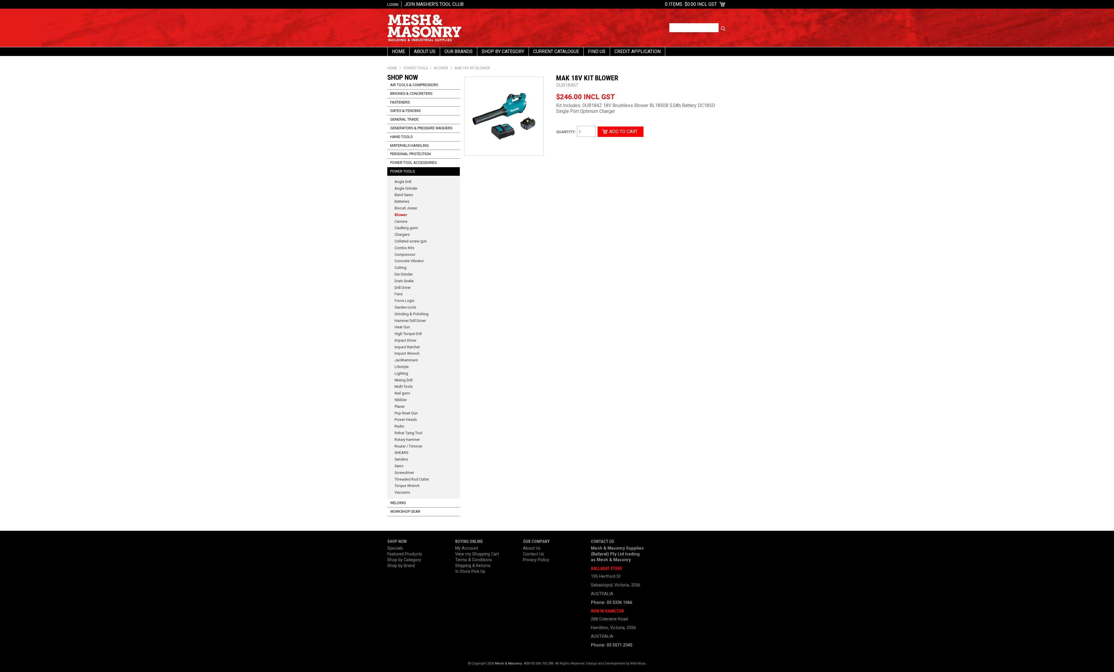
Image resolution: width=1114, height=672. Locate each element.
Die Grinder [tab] (404, 274)
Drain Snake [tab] (404, 281)
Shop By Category (503, 51)
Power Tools (416, 68)
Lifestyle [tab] (402, 367)
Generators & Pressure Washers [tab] (421, 128)
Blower (441, 68)
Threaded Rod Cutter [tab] (412, 479)
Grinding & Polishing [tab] (411, 314)
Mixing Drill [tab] (404, 380)
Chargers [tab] (402, 234)
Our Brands (458, 51)
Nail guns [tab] (402, 393)
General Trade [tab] (404, 119)
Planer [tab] (400, 406)
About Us (424, 51)
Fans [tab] (399, 294)
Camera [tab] (401, 221)
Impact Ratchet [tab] (407, 347)
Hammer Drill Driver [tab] (410, 320)
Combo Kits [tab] (404, 248)
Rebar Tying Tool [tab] (408, 433)
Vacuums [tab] (402, 492)
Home (398, 51)
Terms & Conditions (473, 559)
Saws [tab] (399, 466)
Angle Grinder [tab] (406, 188)
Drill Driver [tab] (403, 287)
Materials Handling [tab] (409, 145)
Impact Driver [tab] (405, 340)
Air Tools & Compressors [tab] (414, 85)
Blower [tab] (401, 215)
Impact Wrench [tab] (407, 353)
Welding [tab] (398, 503)
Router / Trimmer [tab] (408, 446)
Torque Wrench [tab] (407, 485)
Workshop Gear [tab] (405, 511)
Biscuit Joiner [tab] (406, 208)
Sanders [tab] (401, 459)
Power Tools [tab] (402, 171)
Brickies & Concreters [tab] (411, 93)
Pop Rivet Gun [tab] (406, 413)
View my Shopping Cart (477, 554)
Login (392, 4)
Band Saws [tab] (404, 195)
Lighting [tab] (401, 373)
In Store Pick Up (470, 571)
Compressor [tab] (405, 254)
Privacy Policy (536, 559)
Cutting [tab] (400, 267)
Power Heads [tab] (406, 419)
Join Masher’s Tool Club (434, 4)
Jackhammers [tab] (406, 360)
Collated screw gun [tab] (411, 241)
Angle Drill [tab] (403, 182)
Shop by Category (404, 559)
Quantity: (566, 132)
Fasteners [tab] (400, 102)
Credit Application (637, 51)
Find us (596, 51)
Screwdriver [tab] (404, 472)
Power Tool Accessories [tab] (413, 162)
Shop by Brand (401, 565)
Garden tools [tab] (405, 307)
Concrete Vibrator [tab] (409, 261)
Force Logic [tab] (405, 300)
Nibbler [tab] (401, 400)
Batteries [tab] (402, 201)
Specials (395, 548)
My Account (466, 548)
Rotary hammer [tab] (407, 439)
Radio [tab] (399, 426)
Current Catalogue (556, 51)
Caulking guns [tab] (406, 228)
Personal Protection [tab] (410, 154)
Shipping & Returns (473, 565)
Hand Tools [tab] (401, 137)
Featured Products (404, 554)
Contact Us (533, 554)
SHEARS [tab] (401, 452)
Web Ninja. (638, 663)
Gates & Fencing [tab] (405, 110)
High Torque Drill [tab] (408, 334)
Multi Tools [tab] (404, 386)
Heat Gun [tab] (402, 327)
